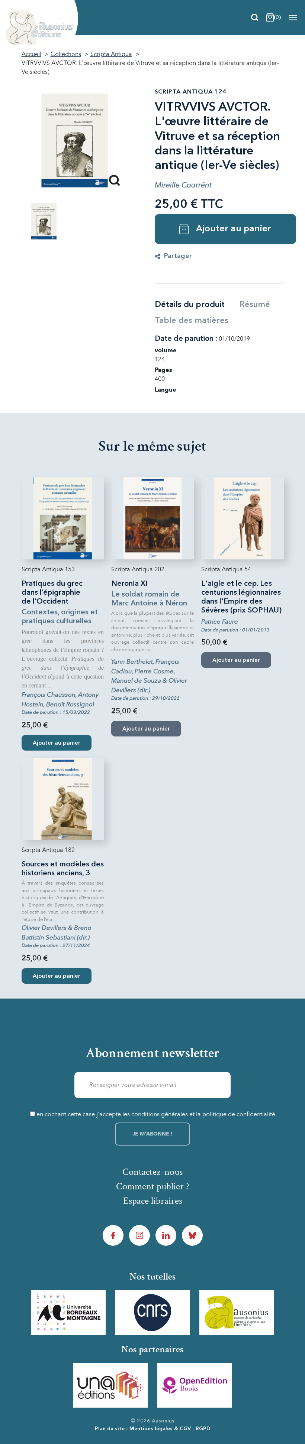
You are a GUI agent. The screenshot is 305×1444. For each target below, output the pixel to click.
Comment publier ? (152, 1186)
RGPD (203, 1428)
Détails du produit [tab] (190, 305)
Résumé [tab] (255, 305)
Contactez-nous (152, 1172)
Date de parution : (186, 339)
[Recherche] (255, 17)
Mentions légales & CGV (160, 1428)
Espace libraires (152, 1201)
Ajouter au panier (233, 229)
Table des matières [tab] (191, 321)
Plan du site (110, 1428)
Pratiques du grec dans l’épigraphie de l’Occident (52, 592)
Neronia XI (129, 584)
